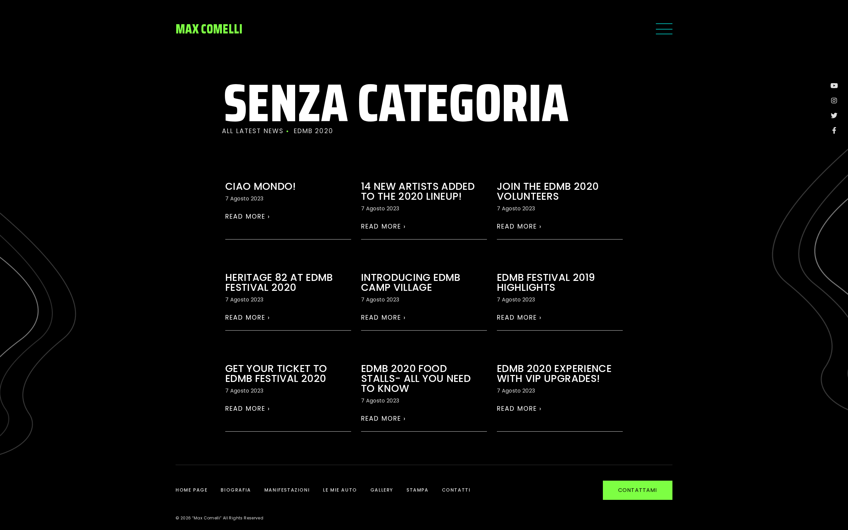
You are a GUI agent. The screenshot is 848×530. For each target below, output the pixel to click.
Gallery (381, 490)
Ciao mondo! (260, 186)
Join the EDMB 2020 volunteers (548, 191)
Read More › (247, 216)
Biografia (236, 490)
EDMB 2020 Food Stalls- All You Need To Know (416, 378)
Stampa (417, 490)
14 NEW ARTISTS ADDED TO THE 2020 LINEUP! (418, 191)
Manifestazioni (287, 490)
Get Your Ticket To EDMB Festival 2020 (276, 373)
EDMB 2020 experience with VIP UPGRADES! (554, 373)
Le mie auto (340, 490)
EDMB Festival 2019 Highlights (546, 282)
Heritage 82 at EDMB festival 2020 (279, 282)
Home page (191, 490)
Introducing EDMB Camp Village (410, 282)
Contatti (456, 490)
